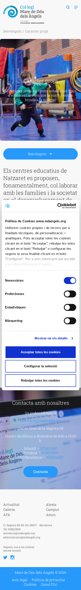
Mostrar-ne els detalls (51, 338)
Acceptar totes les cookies (40, 352)
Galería (9, 509)
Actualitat (11, 504)
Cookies (30, 584)
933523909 (50, 452)
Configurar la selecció (40, 366)
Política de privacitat (48, 580)
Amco (51, 514)
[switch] (70, 293)
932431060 (48, 448)
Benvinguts (12, 31)
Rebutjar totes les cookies (40, 380)
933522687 (55, 457)
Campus (52, 509)
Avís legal (19, 580)
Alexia (51, 504)
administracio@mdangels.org (21, 537)
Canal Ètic (49, 584)
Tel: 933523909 (12, 529)
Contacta (40, 471)
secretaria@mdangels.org (40, 420)
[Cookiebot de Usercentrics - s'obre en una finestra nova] (57, 206)
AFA (6, 514)
